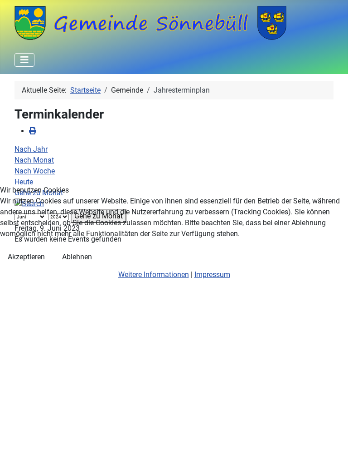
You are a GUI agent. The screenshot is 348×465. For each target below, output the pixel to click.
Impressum (212, 274)
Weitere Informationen (153, 274)
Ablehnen (77, 256)
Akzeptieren (26, 256)
